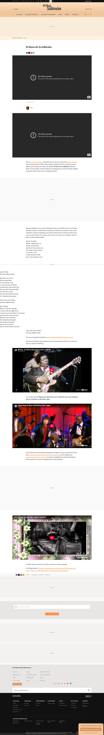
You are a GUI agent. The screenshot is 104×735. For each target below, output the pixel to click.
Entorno (28, 671)
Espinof (37, 705)
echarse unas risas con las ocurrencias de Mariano (44, 455)
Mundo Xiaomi (16, 711)
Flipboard (85, 14)
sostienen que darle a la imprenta (36, 457)
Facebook (91, 14)
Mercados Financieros (45, 671)
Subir (87, 696)
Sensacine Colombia (38, 723)
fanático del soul (71, 162)
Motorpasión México (62, 721)
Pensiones (42, 680)
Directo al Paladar (51, 703)
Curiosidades (34, 574)
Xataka (14, 703)
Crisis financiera (16, 680)
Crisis (60, 14)
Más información (62, 733)
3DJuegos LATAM (28, 720)
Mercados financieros (48, 14)
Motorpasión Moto (63, 705)
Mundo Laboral (16, 674)
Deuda (27, 680)
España (67, 14)
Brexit (14, 677)
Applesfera (15, 707)
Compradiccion (74, 707)
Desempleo (75, 14)
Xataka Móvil (15, 705)
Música (48, 574)
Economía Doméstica (31, 674)
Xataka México (16, 720)
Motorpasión (62, 703)
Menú (16, 9)
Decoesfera (73, 705)
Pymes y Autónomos (85, 706)
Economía (15, 671)
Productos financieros (45, 674)
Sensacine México (40, 720)
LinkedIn (71, 683)
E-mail (33, 53)
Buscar (88, 690)
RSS (65, 683)
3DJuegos (26, 703)
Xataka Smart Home (17, 709)
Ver (52, 614)
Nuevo (87, 9)
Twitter (88, 14)
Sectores (19, 14)
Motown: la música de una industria (49, 568)
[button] (31, 108)
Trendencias (73, 703)
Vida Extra (26, 705)
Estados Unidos (30, 677)
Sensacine (38, 703)
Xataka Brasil (15, 723)
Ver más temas (17, 684)
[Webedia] (16, 696)
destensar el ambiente (35, 162)
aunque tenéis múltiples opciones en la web (60, 337)
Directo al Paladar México (51, 721)
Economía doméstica (31, 14)
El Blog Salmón (52, 7)
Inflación (42, 574)
